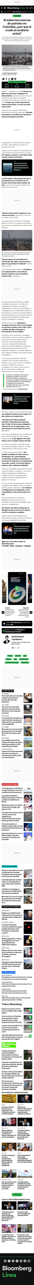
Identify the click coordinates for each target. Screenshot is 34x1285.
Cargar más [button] (17, 1194)
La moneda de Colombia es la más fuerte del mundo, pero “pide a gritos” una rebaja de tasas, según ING (12, 721)
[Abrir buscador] (27, 8)
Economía (18, 655)
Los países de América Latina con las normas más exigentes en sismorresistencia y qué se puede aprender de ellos (23, 613)
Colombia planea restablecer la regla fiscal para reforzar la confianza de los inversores (10, 612)
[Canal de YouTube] (13, 1261)
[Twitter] (16, 648)
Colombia (17, 16)
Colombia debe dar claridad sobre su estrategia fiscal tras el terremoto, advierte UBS (11, 883)
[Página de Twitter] (9, 1261)
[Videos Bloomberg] (17, 1004)
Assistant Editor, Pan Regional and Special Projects (21, 643)
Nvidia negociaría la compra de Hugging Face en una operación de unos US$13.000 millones (12, 942)
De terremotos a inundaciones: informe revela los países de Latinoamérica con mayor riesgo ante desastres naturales (12, 1085)
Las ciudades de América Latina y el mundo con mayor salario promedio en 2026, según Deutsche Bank (12, 743)
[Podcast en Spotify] (29, 1261)
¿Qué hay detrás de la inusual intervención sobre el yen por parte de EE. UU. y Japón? (12, 1037)
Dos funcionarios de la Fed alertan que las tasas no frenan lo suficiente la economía (9, 1185)
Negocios (8, 659)
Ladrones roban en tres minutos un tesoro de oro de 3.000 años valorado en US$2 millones (8, 1110)
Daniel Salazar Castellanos (10, 73)
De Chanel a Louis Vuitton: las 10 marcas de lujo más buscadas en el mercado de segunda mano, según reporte (24, 1239)
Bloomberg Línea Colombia (12, 662)
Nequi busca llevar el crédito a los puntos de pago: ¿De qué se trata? (12, 807)
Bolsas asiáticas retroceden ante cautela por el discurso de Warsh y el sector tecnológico (12, 953)
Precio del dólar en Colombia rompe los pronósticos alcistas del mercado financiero (12, 699)
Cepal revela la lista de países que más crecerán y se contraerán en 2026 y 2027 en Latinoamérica (12, 754)
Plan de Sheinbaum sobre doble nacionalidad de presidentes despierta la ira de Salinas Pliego (24, 1158)
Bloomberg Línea (24, 659)
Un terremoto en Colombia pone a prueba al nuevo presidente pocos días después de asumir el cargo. (12, 1019)
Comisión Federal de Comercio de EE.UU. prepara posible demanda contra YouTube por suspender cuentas (12, 929)
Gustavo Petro (25, 662)
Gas (15, 659)
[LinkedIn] (19, 648)
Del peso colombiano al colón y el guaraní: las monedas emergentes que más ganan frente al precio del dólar (12, 873)
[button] (3, 79)
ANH (25, 655)
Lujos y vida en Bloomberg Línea (16, 1199)
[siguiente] (31, 612)
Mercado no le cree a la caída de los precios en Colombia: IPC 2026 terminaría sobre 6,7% (12, 732)
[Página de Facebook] (5, 1261)
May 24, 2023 (23, 389)
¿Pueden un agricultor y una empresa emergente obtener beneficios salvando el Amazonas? (12, 1065)
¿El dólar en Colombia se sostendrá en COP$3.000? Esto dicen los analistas (12, 891)
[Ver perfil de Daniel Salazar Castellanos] (7, 642)
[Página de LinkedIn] (21, 1261)
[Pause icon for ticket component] (2, 12)
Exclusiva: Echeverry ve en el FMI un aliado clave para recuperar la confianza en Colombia (12, 836)
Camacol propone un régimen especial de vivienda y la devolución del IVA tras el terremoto (12, 827)
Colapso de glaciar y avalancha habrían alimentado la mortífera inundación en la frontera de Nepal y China (12, 1055)
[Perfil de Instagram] (17, 1261)
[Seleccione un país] (5, 8)
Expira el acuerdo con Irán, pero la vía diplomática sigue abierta (12, 1011)
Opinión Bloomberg (8, 972)
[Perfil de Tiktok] (25, 1261)
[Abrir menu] (2, 8)
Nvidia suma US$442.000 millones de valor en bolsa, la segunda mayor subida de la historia (12, 916)
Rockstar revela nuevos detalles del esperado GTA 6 (23, 1213)
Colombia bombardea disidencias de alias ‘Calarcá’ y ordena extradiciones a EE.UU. (12, 799)
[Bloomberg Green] (17, 1045)
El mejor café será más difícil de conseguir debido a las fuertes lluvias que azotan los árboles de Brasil (12, 1075)
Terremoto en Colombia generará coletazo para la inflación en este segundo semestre (11, 710)
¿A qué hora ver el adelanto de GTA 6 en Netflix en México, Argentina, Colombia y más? (9, 1238)
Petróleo (10, 655)
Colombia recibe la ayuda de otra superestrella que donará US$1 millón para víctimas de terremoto (23, 1134)
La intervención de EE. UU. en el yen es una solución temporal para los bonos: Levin (12, 1029)
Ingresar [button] (31, 8)
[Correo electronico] (13, 648)
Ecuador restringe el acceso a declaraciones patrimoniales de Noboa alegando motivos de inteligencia (8, 1160)
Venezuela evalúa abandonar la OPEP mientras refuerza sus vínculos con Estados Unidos (12, 965)
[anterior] (3, 612)
